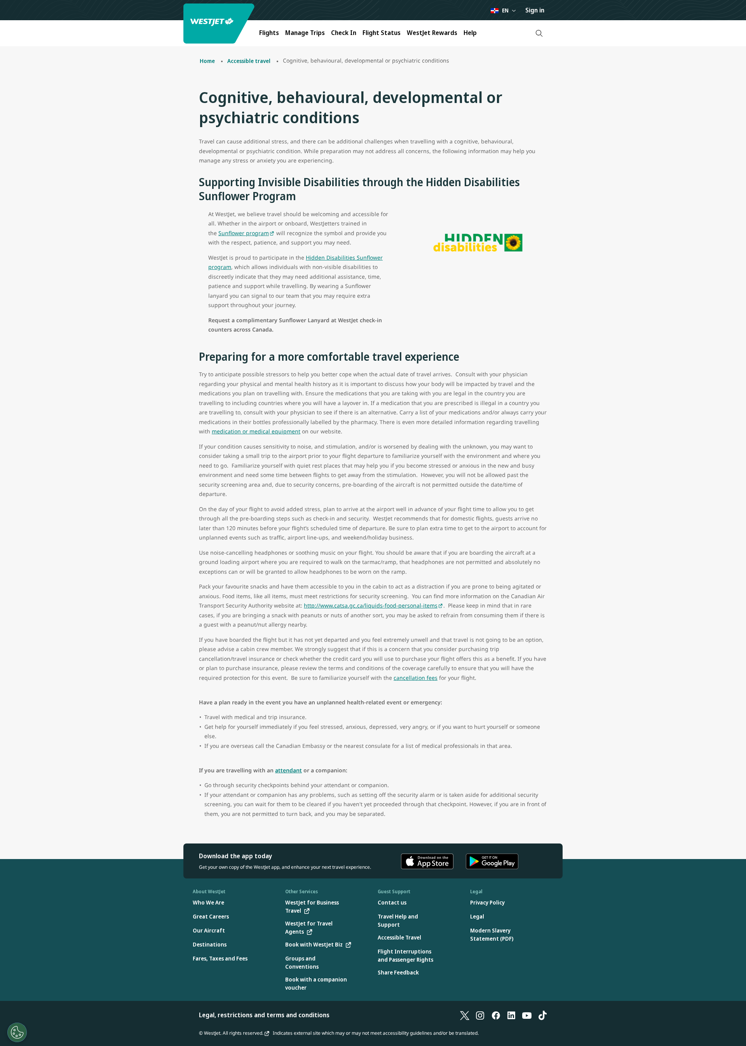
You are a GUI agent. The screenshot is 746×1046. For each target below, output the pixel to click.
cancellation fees (415, 677)
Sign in (534, 10)
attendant (288, 770)
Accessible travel (248, 61)
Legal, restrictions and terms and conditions (264, 1015)
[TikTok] (542, 1015)
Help (470, 32)
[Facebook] (495, 1015)
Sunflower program (243, 233)
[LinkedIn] (511, 1015)
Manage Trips (305, 32)
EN (505, 10)
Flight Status (382, 32)
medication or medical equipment (256, 431)
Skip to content (7, 15)
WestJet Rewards (432, 32)
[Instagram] (480, 1015)
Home (207, 61)
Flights (269, 32)
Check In (343, 32)
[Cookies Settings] (17, 1032)
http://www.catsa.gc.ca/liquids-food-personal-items (370, 605)
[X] (464, 1015)
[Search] (539, 33)
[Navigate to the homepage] (219, 23)
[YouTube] (527, 1015)
